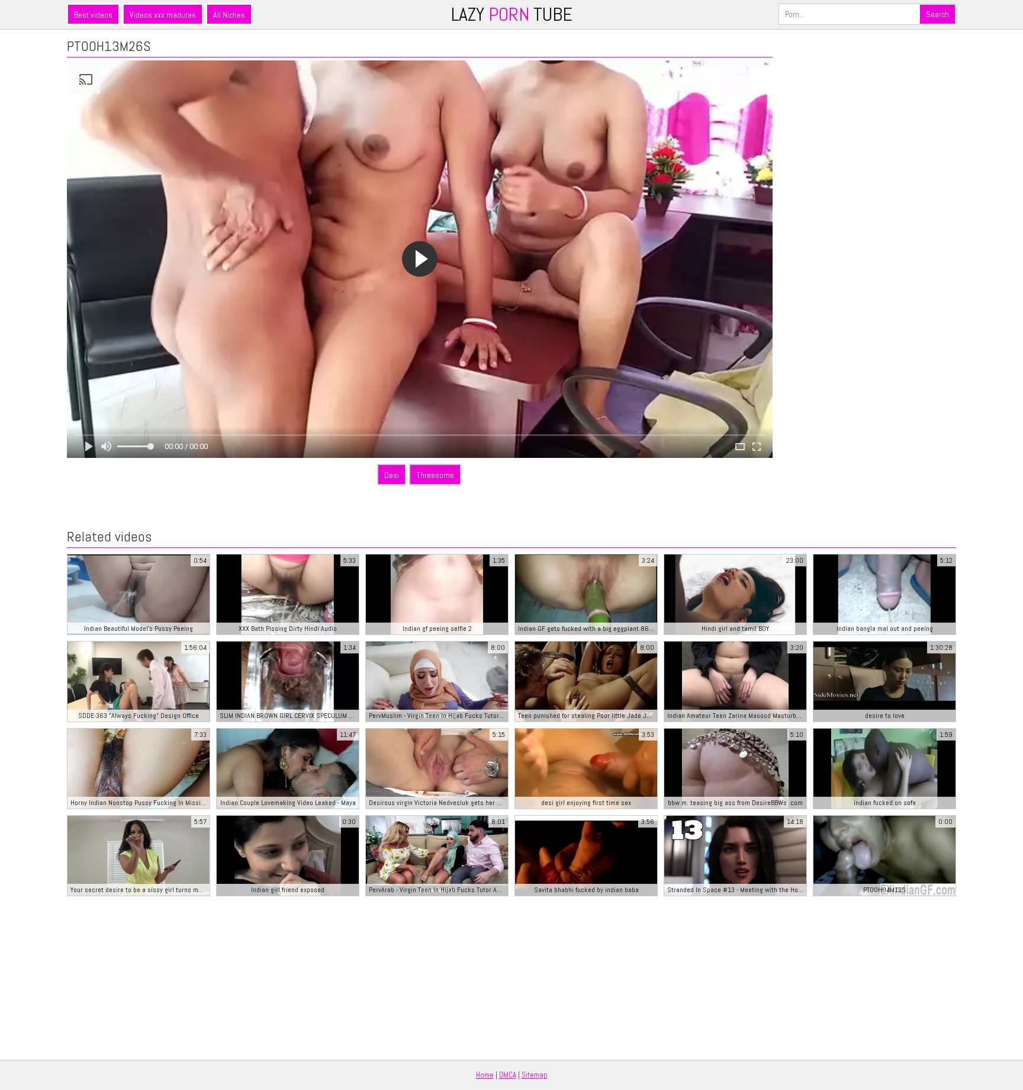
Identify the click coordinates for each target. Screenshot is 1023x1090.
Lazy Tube (511, 14)
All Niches (229, 14)
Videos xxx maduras (163, 14)
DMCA (507, 1075)
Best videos (93, 14)
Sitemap (535, 1075)
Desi (391, 475)
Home (485, 1075)
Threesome (435, 475)
